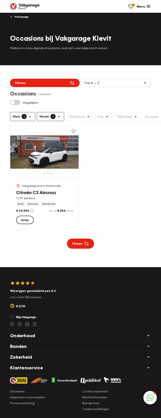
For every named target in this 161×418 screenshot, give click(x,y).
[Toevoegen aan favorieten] (73, 131)
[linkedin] (35, 324)
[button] (150, 397)
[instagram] (27, 324)
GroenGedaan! (67, 380)
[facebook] (12, 324)
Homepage (21, 16)
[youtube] (20, 324)
